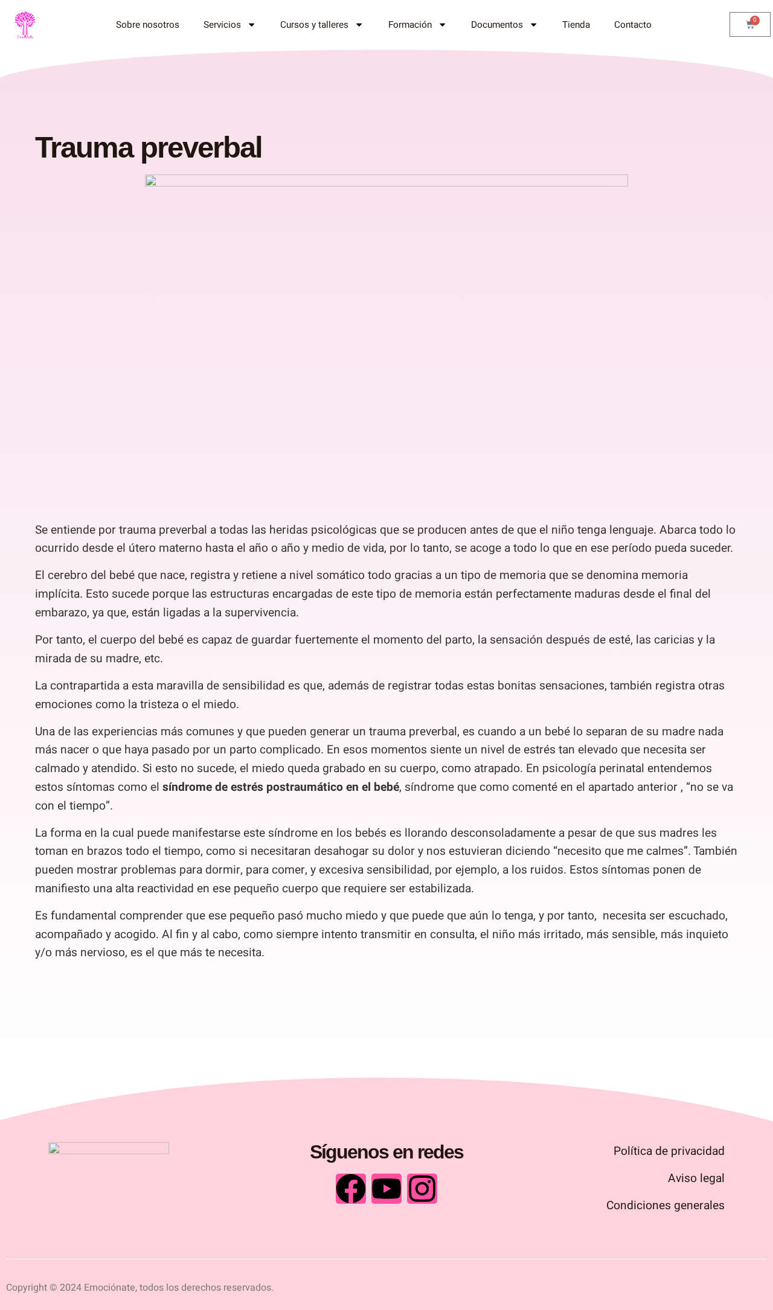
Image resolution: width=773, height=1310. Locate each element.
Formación (410, 24)
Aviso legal (696, 1178)
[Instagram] (422, 1189)
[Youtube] (386, 1189)
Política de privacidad (669, 1151)
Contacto (633, 24)
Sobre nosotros (147, 24)
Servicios (222, 24)
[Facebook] (351, 1189)
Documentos (497, 24)
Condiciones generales (665, 1205)
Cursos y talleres (314, 24)
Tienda (576, 24)
